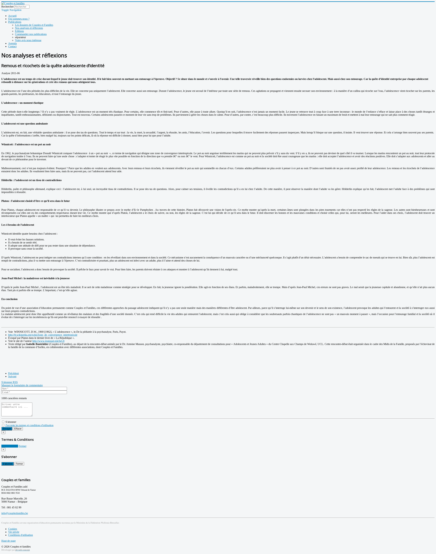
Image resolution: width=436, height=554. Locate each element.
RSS (15, 382)
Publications (14, 21)
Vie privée (13, 531)
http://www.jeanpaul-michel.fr (48, 341)
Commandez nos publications (31, 34)
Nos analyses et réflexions (29, 28)
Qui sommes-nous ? (18, 18)
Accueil (12, 15)
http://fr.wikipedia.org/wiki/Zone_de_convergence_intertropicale (42, 334)
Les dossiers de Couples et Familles (34, 25)
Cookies (12, 528)
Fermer (22, 446)
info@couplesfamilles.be (14, 513)
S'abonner (7, 382)
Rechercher (7, 6)
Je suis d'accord (9, 446)
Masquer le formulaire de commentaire (22, 385)
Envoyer (7, 428)
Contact (12, 46)
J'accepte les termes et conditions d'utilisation (29, 425)
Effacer (17, 428)
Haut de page (8, 540)
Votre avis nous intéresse (28, 40)
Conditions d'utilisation (20, 535)
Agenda (12, 43)
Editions (19, 31)
